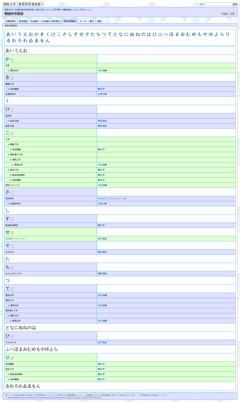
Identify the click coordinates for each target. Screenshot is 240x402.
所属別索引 (10, 21)
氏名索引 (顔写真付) (51, 21)
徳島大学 (8, 9)
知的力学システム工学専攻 (48, 9)
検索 (99, 21)
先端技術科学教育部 (24, 9)
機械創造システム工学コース (76, 9)
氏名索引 (34, 21)
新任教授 (23, 21)
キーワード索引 (86, 21)
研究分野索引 (70, 21)
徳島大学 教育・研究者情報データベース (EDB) (41, 395)
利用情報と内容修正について (153, 395)
